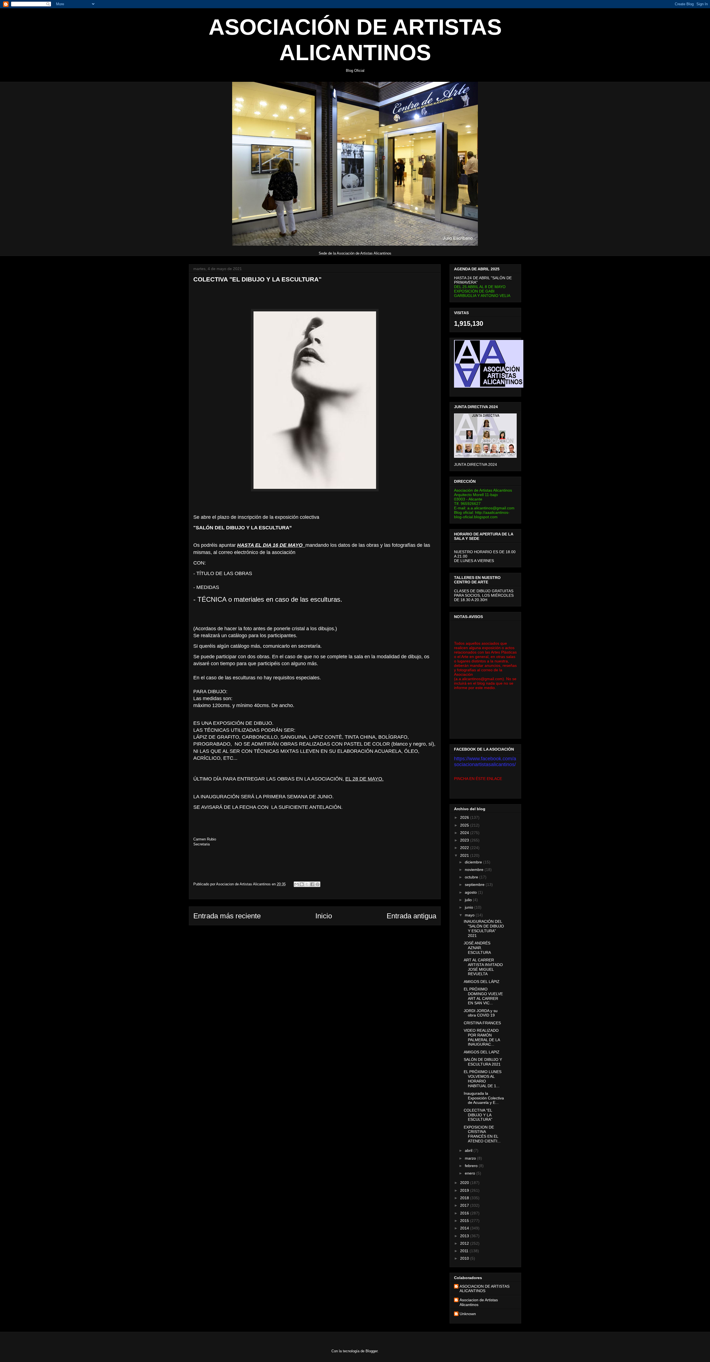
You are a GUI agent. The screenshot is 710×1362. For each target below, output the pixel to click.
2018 (465, 1198)
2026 (465, 817)
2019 (465, 1190)
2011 (465, 1251)
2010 (465, 1258)
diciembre (474, 862)
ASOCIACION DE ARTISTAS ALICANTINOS (484, 1288)
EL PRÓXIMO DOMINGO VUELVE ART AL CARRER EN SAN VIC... (483, 996)
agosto (471, 892)
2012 (465, 1243)
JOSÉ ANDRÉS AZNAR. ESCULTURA (477, 948)
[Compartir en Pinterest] (317, 884)
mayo (470, 915)
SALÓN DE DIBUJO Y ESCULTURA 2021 (483, 1061)
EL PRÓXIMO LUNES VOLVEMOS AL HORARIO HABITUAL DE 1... (482, 1078)
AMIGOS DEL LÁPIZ (481, 981)
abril (469, 1150)
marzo (471, 1158)
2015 (465, 1220)
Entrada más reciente (227, 916)
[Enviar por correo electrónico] (296, 884)
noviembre (475, 869)
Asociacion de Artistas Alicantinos (479, 1302)
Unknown (468, 1314)
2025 (465, 825)
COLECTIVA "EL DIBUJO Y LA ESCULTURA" (478, 1115)
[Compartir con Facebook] (312, 884)
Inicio (323, 916)
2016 (465, 1213)
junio (469, 907)
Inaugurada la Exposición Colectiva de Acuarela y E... (484, 1098)
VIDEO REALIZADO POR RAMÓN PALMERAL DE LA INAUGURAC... (482, 1037)
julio (469, 900)
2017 (465, 1205)
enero (470, 1173)
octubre (472, 877)
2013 (465, 1236)
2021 (465, 855)
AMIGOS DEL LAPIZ (481, 1052)
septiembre (475, 884)
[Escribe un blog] (302, 884)
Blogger (371, 1351)
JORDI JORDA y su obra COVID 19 (481, 1013)
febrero (472, 1165)
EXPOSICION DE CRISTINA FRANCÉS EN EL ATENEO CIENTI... (482, 1134)
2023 (465, 840)
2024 (465, 832)
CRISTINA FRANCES (482, 1023)
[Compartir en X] (307, 884)
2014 (465, 1228)
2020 (465, 1182)
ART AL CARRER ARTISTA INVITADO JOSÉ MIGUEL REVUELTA (483, 967)
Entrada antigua (411, 916)
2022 (465, 847)
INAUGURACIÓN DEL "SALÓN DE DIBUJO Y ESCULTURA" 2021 (484, 928)
